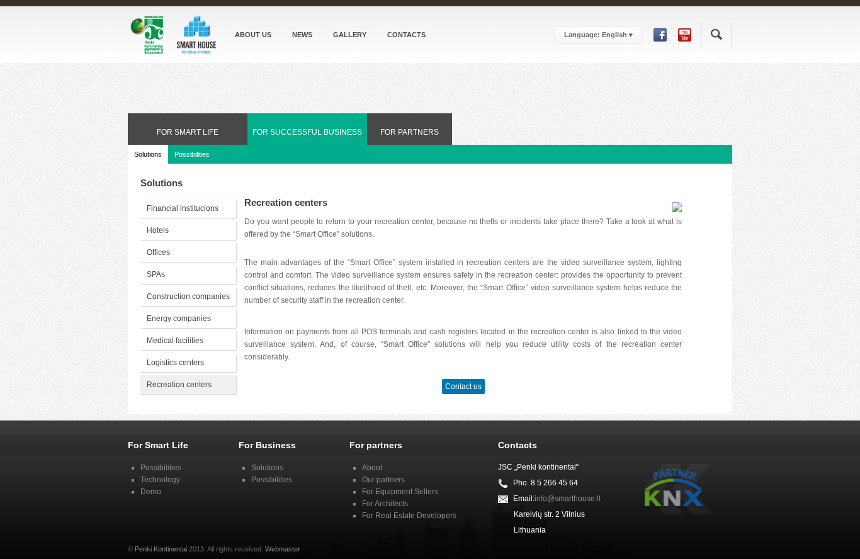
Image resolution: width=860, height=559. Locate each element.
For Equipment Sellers (400, 491)
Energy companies (179, 318)
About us (253, 34)
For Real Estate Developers (409, 515)
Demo (150, 491)
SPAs (156, 274)
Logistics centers (175, 362)
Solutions (148, 154)
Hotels (158, 230)
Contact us (463, 386)
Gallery (349, 34)
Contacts (406, 34)
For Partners (409, 132)
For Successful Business (307, 132)
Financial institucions (182, 208)
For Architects (385, 503)
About (372, 467)
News (302, 34)
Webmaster (282, 549)
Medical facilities (175, 340)
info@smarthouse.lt (568, 498)
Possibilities (192, 154)
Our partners (383, 479)
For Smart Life (187, 132)
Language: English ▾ (598, 34)
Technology (160, 479)
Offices (158, 252)
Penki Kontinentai (161, 549)
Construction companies (188, 296)
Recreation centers (179, 384)
